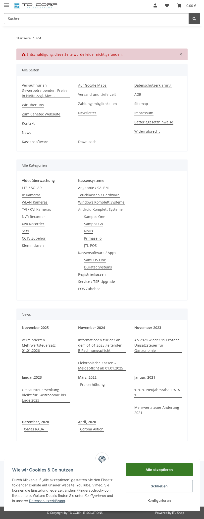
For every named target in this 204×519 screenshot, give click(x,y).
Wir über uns (33, 105)
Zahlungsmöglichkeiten (97, 103)
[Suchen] (194, 18)
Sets (25, 231)
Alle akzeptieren (159, 469)
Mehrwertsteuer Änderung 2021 (156, 410)
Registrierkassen (92, 274)
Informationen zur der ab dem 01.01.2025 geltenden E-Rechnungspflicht (100, 345)
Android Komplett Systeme (100, 209)
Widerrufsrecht (147, 131)
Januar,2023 (32, 377)
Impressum (143, 112)
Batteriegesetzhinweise (153, 122)
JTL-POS (90, 245)
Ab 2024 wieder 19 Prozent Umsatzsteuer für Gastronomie (156, 345)
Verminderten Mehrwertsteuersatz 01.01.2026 (39, 345)
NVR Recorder (33, 216)
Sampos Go (93, 223)
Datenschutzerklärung (152, 85)
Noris (88, 231)
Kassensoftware (35, 141)
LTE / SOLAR (32, 187)
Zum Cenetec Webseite (41, 114)
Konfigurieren (159, 500)
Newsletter (87, 112)
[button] (155, 5)
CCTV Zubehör (34, 238)
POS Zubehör (89, 288)
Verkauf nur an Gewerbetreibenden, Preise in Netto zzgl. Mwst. (44, 90)
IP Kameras (31, 195)
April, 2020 (87, 421)
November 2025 (35, 327)
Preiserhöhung (92, 384)
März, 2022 (87, 377)
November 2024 (91, 327)
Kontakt (28, 123)
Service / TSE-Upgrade (96, 281)
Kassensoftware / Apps (97, 252)
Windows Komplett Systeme (101, 202)
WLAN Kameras (35, 202)
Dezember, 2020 (35, 421)
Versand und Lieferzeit (97, 94)
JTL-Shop (178, 513)
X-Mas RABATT (36, 429)
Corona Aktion (91, 429)
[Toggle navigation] (6, 3)
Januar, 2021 (144, 377)
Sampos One (94, 216)
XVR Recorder (33, 223)
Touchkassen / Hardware (98, 195)
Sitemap (141, 103)
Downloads (87, 141)
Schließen (159, 486)
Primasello (93, 238)
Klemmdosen (33, 245)
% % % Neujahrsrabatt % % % (157, 392)
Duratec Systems (98, 267)
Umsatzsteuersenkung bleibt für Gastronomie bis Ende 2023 (44, 395)
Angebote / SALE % (93, 187)
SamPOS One (95, 260)
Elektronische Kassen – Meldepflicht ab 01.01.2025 (100, 365)
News (26, 132)
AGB (137, 94)
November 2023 (147, 327)
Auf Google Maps (92, 85)
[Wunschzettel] (167, 5)
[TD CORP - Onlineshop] (35, 5)
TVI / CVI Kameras (36, 209)
